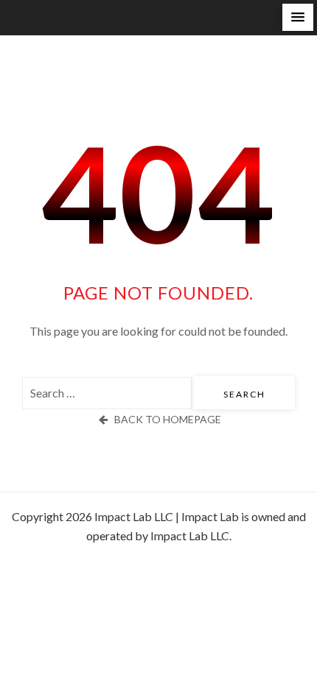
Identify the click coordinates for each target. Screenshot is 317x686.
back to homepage (167, 419)
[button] (297, 17)
